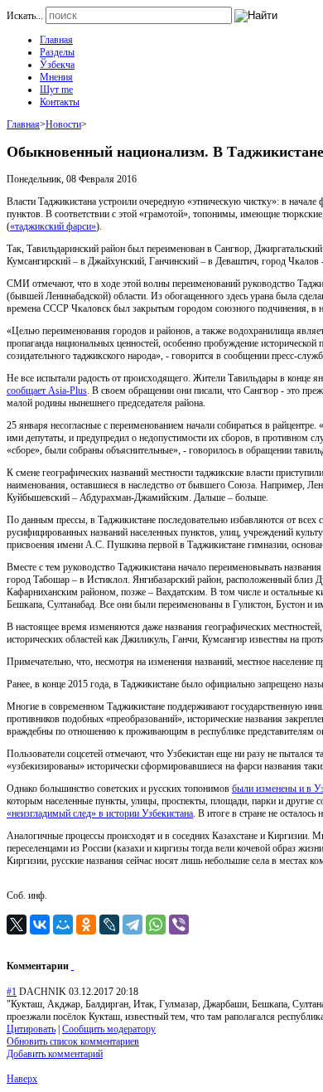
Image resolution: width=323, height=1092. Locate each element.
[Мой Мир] (63, 924)
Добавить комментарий (55, 1054)
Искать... (25, 16)
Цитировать (31, 1029)
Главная (23, 124)
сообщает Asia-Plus (47, 390)
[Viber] (179, 924)
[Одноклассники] (86, 924)
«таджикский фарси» (53, 226)
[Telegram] (132, 924)
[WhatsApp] (156, 924)
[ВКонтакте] (40, 924)
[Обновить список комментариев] (72, 966)
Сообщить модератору (109, 1029)
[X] (17, 924)
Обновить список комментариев (73, 1041)
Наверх (22, 1079)
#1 (12, 991)
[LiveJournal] (109, 924)
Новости (63, 124)
